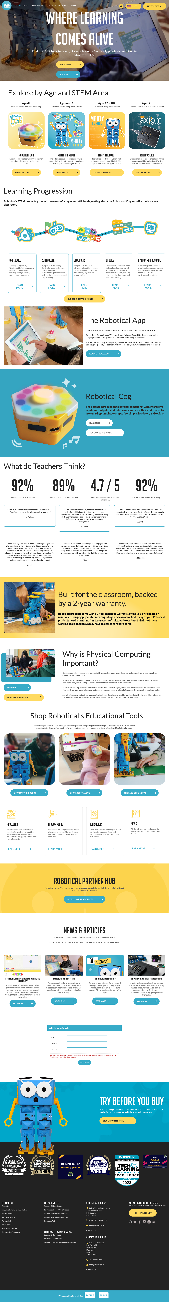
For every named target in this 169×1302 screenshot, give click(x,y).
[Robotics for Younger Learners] (66, 130)
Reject (103, 1295)
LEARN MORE (19, 286)
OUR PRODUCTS (36, 6)
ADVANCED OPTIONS (102, 172)
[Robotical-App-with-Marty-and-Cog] (43, 335)
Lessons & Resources (52, 1235)
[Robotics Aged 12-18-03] (29, 607)
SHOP (73, 6)
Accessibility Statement (11, 1232)
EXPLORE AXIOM (143, 172)
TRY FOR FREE (65, 64)
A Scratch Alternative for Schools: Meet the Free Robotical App (22, 980)
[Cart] (121, 6)
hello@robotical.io (96, 1225)
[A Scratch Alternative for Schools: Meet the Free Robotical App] (22, 965)
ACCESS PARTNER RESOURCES (80, 899)
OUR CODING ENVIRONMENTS (80, 299)
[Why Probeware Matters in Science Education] (146, 965)
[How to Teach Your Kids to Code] (64, 965)
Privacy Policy (7, 1213)
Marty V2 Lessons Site (53, 1239)
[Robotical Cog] (26, 130)
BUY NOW (64, 74)
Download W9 (49, 1221)
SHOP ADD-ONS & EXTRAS (135, 793)
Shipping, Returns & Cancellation (14, 1210)
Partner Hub (6, 1221)
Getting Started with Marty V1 (56, 1217)
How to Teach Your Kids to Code (64, 979)
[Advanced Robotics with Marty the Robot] (107, 130)
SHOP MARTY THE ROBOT (25, 793)
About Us (5, 1206)
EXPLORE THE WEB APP (99, 354)
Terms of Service (8, 1217)
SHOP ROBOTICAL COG (80, 793)
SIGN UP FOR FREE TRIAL (113, 1121)
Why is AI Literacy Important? (105, 979)
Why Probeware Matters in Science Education (146, 979)
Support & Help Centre (53, 1206)
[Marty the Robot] (29, 759)
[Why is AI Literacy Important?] (105, 965)
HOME (18, 6)
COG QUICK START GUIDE (100, 433)
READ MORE (18, 1003)
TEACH (47, 6)
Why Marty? (6, 1225)
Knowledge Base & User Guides (56, 1210)
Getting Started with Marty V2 (56, 1213)
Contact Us (91, 1230)
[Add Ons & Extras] (139, 759)
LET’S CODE (56, 6)
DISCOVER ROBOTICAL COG (19, 697)
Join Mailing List (143, 1213)
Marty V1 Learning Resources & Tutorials (60, 1242)
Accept (90, 1295)
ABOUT (25, 6)
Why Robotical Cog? (9, 1228)
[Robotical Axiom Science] (147, 130)
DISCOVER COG (22, 172)
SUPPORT (66, 6)
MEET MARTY (62, 172)
